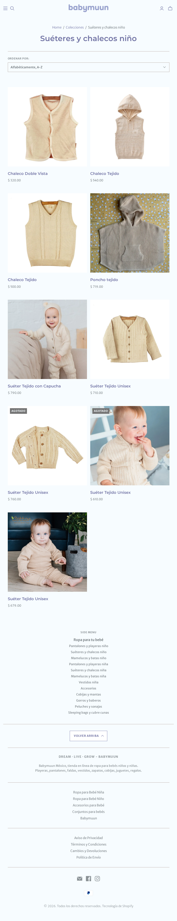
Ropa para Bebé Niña (88, 792)
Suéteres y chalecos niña (88, 670)
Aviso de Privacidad (88, 838)
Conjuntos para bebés (88, 812)
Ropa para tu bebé (88, 640)
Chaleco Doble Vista (28, 173)
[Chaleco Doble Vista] (47, 126)
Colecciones (75, 27)
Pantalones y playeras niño (88, 646)
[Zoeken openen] (12, 8)
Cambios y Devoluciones (88, 851)
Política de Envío (88, 857)
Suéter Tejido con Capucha (34, 386)
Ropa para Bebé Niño (88, 799)
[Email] (79, 878)
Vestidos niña (88, 682)
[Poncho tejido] (129, 233)
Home (57, 27)
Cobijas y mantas (88, 694)
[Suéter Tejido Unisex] (129, 339)
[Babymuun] (89, 8)
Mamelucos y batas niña (88, 676)
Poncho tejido (104, 279)
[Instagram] (97, 878)
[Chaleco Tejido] (129, 126)
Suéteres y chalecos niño (88, 652)
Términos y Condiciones (88, 844)
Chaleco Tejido (104, 173)
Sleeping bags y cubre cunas (88, 713)
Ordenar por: (19, 58)
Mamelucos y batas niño (88, 658)
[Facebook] (88, 878)
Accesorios (88, 688)
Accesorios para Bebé (88, 805)
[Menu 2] (5, 8)
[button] (88, 736)
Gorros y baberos (88, 700)
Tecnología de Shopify (117, 906)
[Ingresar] (162, 8)
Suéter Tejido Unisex (110, 386)
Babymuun (88, 818)
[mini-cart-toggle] (170, 8)
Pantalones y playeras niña (88, 664)
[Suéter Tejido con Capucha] (47, 339)
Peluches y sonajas (88, 706)
